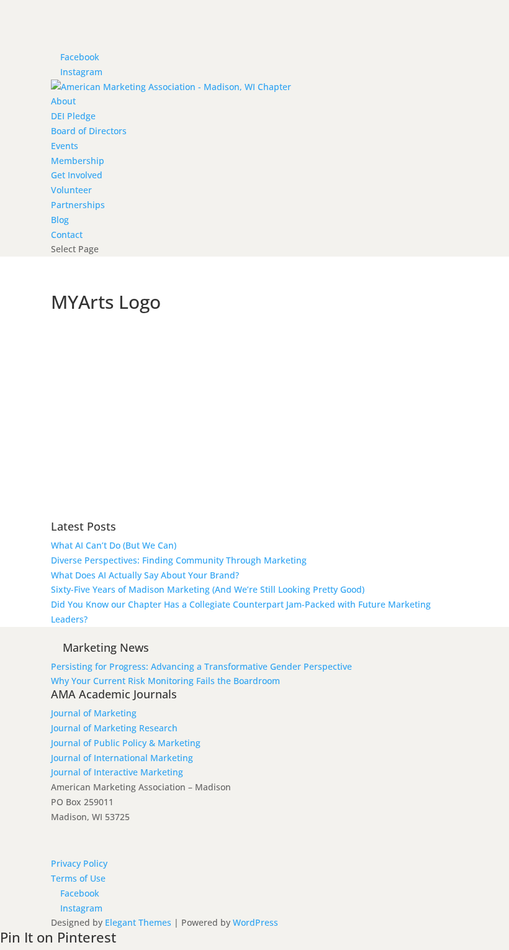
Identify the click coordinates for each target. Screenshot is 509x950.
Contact (67, 234)
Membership (77, 161)
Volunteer (71, 190)
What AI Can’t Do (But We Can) (113, 545)
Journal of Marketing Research (114, 728)
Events (64, 146)
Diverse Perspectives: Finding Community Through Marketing (179, 560)
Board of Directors (89, 131)
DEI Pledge (73, 116)
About (63, 101)
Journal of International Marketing (122, 758)
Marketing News (106, 647)
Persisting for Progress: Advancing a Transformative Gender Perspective (201, 666)
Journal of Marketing (94, 713)
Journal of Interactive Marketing (117, 772)
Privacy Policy (79, 863)
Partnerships (78, 205)
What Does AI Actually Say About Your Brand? (145, 575)
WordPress (255, 922)
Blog (60, 220)
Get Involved (76, 175)
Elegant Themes (138, 922)
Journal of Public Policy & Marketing (125, 743)
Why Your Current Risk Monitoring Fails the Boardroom (165, 681)
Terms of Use (78, 878)
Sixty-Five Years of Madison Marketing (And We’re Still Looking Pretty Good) (207, 589)
